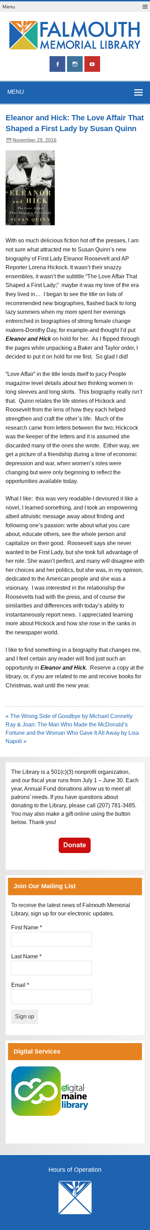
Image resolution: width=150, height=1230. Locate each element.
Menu (8, 6)
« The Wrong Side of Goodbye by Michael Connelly (69, 716)
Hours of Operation (75, 1170)
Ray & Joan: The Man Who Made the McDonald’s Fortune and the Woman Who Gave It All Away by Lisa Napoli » (72, 733)
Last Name (26, 956)
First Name (26, 927)
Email (20, 985)
